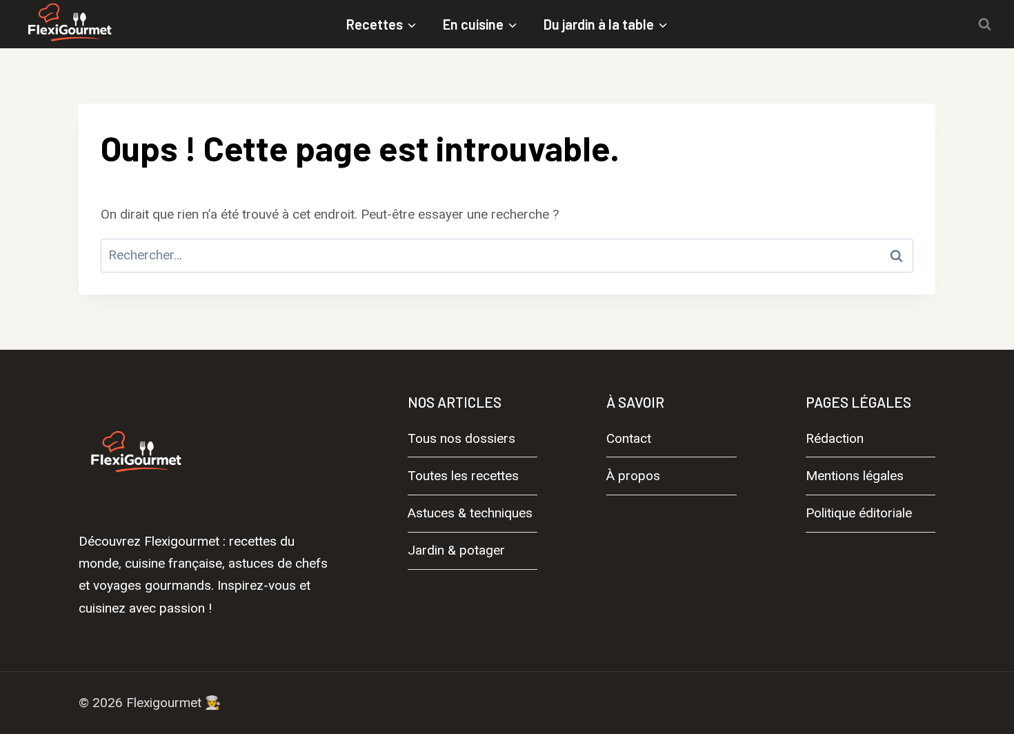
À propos (633, 476)
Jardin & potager (456, 550)
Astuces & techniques (470, 513)
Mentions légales (855, 476)
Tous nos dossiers (461, 438)
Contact (628, 438)
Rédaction (835, 438)
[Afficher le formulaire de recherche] (984, 24)
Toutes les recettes (463, 476)
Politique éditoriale (859, 513)
